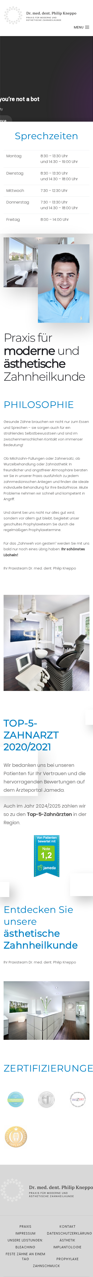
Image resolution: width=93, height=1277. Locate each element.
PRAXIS (25, 1226)
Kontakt (68, 1226)
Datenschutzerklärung (69, 1233)
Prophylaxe (68, 1259)
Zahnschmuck (46, 1265)
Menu (79, 27)
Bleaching (25, 1247)
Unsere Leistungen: (25, 1240)
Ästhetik (67, 1240)
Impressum (26, 1233)
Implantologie (67, 1247)
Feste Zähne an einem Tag (25, 1256)
